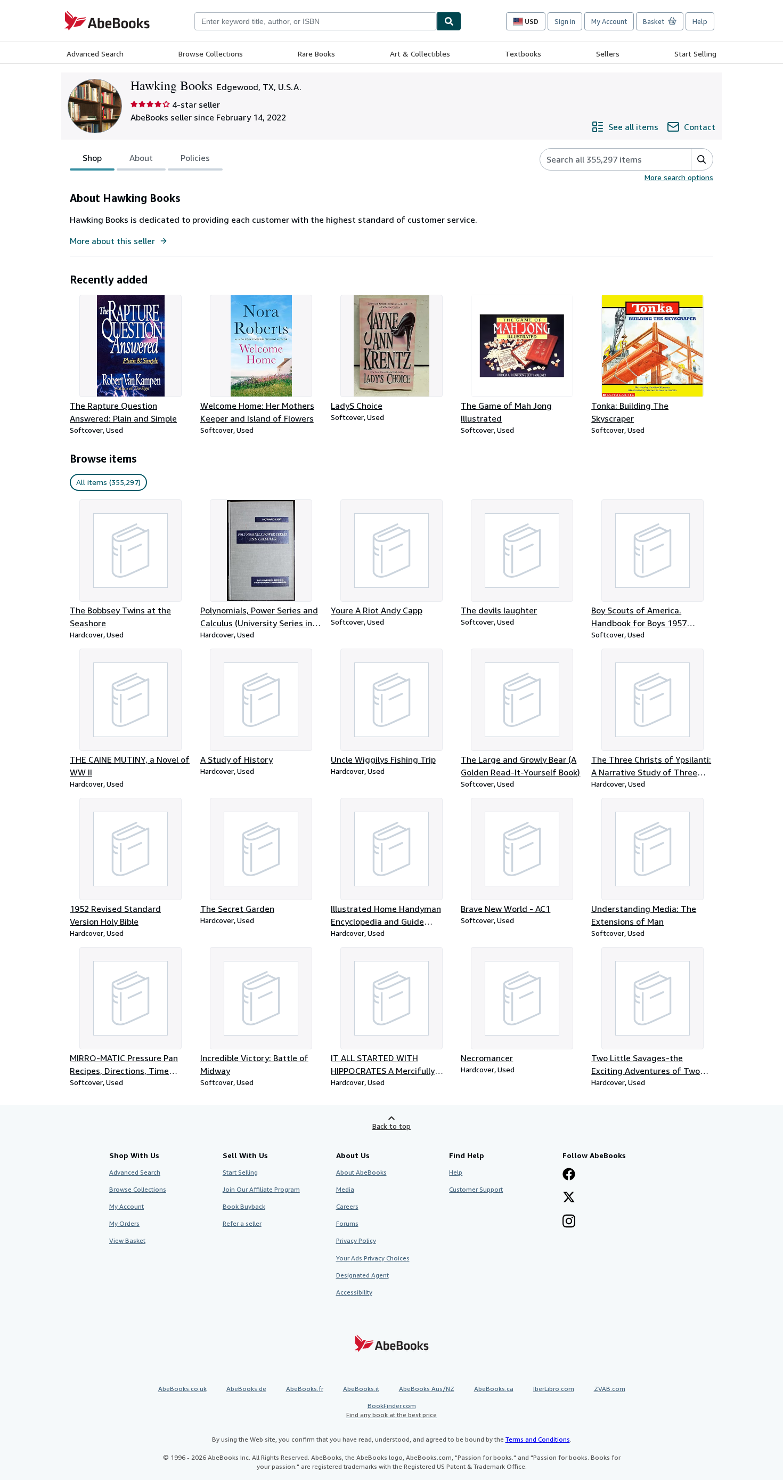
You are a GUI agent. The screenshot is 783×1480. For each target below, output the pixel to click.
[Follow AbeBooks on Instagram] (568, 1222)
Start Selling (695, 53)
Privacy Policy (356, 1240)
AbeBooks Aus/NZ (426, 1389)
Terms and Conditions (537, 1439)
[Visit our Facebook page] (568, 1175)
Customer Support (476, 1189)
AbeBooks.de (246, 1389)
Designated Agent (362, 1275)
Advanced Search (95, 53)
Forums (347, 1223)
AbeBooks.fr (304, 1389)
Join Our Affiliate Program (261, 1189)
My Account (609, 21)
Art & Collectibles (420, 53)
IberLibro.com (553, 1389)
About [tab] (141, 157)
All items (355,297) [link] (108, 482)
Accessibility (354, 1292)
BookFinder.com (391, 1410)
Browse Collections (210, 53)
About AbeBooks (361, 1172)
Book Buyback (244, 1206)
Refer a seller (242, 1223)
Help (699, 21)
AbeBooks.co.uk (182, 1389)
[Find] (449, 21)
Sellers (607, 53)
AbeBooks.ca (493, 1389)
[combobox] (315, 21)
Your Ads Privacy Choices (373, 1258)
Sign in (564, 21)
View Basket (127, 1240)
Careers (347, 1206)
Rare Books (316, 53)
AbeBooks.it (361, 1389)
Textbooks (523, 53)
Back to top (391, 1125)
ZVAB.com (609, 1389)
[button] (702, 159)
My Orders (124, 1223)
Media (345, 1189)
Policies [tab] (195, 157)
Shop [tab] (92, 157)
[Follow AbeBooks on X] (568, 1198)
